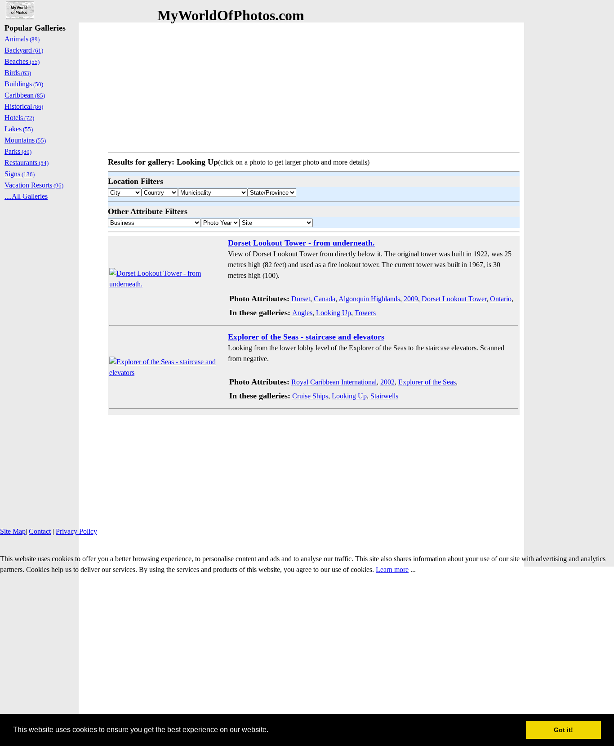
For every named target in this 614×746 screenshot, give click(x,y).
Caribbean (24, 95)
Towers (365, 313)
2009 (411, 299)
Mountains (25, 140)
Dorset (300, 299)
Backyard (23, 50)
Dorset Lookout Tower (454, 299)
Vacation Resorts (33, 185)
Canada (324, 299)
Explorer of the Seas (427, 382)
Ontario (501, 299)
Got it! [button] (563, 729)
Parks (17, 151)
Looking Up (333, 313)
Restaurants (26, 162)
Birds (17, 72)
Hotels (19, 117)
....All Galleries (26, 196)
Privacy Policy (76, 531)
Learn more (392, 569)
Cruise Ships (310, 396)
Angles (302, 313)
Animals (22, 39)
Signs (19, 174)
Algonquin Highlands (369, 299)
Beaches (22, 61)
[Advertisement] (314, 85)
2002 (387, 382)
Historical (23, 106)
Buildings (23, 84)
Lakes (18, 129)
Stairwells (384, 396)
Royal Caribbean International (334, 382)
